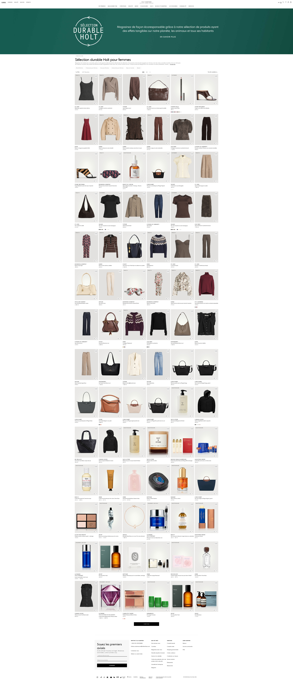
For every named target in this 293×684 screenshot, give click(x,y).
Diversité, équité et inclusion (158, 653)
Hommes (10, 2)
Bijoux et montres (130, 68)
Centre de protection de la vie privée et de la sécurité (158, 660)
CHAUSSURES (144, 6)
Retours (184, 643)
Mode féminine (79, 68)
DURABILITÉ (183, 6)
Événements (170, 662)
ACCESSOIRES (173, 6)
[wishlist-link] (285, 2)
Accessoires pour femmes (117, 68)
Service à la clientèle (156, 656)
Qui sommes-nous (155, 643)
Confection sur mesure (172, 656)
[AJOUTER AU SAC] (94, 103)
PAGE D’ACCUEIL (79, 55)
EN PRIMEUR (102, 6)
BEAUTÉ (130, 6)
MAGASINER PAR (112, 6)
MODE (136, 6)
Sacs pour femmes (104, 68)
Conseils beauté (171, 643)
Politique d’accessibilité (143, 677)
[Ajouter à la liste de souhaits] (97, 103)
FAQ (184, 649)
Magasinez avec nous (156, 649)
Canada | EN (123, 677)
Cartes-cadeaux (171, 653)
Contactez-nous (135, 650)
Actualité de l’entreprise (157, 664)
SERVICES (191, 6)
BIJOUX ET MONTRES (161, 6)
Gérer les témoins (150, 677)
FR (280, 2)
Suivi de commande (187, 646)
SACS (151, 6)
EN (278, 2)
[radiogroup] (146, 72)
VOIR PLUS (146, 624)
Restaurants (170, 665)
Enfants (28, 2)
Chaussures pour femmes (91, 68)
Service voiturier (171, 659)
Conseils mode (170, 646)
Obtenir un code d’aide (136, 654)
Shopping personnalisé (172, 649)
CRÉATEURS (123, 6)
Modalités (136, 677)
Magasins (153, 667)
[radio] (143, 72)
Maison (22, 2)
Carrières (153, 646)
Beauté (16, 2)
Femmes (4, 2)
